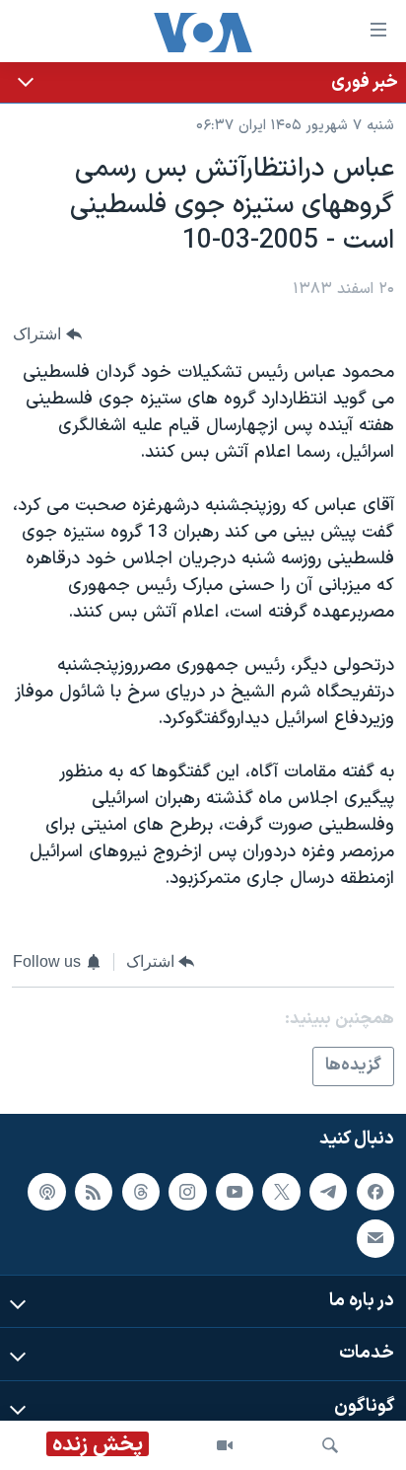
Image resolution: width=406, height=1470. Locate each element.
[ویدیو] (224, 1445)
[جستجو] (330, 1445)
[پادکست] (46, 1192)
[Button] (47, 334)
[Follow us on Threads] (141, 1192)
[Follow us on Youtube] (234, 1192)
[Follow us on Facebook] (375, 1192)
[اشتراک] (375, 1238)
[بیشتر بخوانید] (203, 82)
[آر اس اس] (93, 1192)
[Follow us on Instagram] (187, 1192)
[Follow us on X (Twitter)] (281, 1192)
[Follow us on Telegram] (328, 1192)
